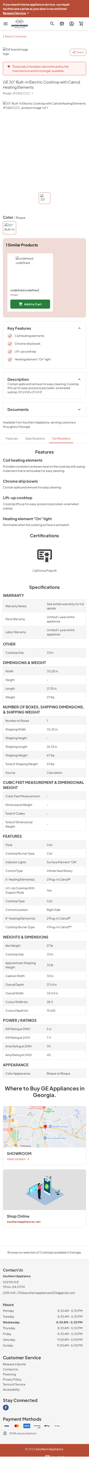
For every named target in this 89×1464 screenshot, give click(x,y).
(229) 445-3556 (13, 1293)
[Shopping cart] (81, 23)
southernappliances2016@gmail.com (49, 1293)
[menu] (5, 24)
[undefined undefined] (30, 270)
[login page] (71, 23)
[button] (62, 23)
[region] (44, 282)
